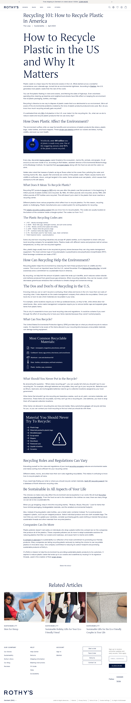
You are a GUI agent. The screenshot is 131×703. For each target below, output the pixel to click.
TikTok (118, 681)
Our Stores (8, 652)
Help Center (34, 652)
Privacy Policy (83, 700)
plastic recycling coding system (39, 210)
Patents (73, 700)
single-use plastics (66, 129)
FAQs (32, 670)
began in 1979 (47, 190)
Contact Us (92, 663)
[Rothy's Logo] (11, 7)
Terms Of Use (93, 700)
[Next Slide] (111, 2)
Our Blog (7, 663)
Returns (33, 655)
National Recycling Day (91, 268)
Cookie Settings (105, 700)
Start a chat (92, 649)
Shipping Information (37, 659)
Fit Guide (33, 666)
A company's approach (32, 540)
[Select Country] (113, 7)
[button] (25, 7)
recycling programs (76, 466)
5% (42, 113)
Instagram (119, 677)
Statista (93, 86)
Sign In (58, 652)
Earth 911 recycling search (94, 481)
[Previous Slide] (19, 2)
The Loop (26, 26)
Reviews (7, 666)
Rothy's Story (9, 659)
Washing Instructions (37, 663)
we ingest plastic (62, 165)
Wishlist (59, 655)
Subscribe (117, 666)
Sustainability (39, 26)
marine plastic (45, 160)
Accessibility (34, 674)
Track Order (92, 653)
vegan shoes (57, 557)
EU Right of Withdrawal (119, 700)
